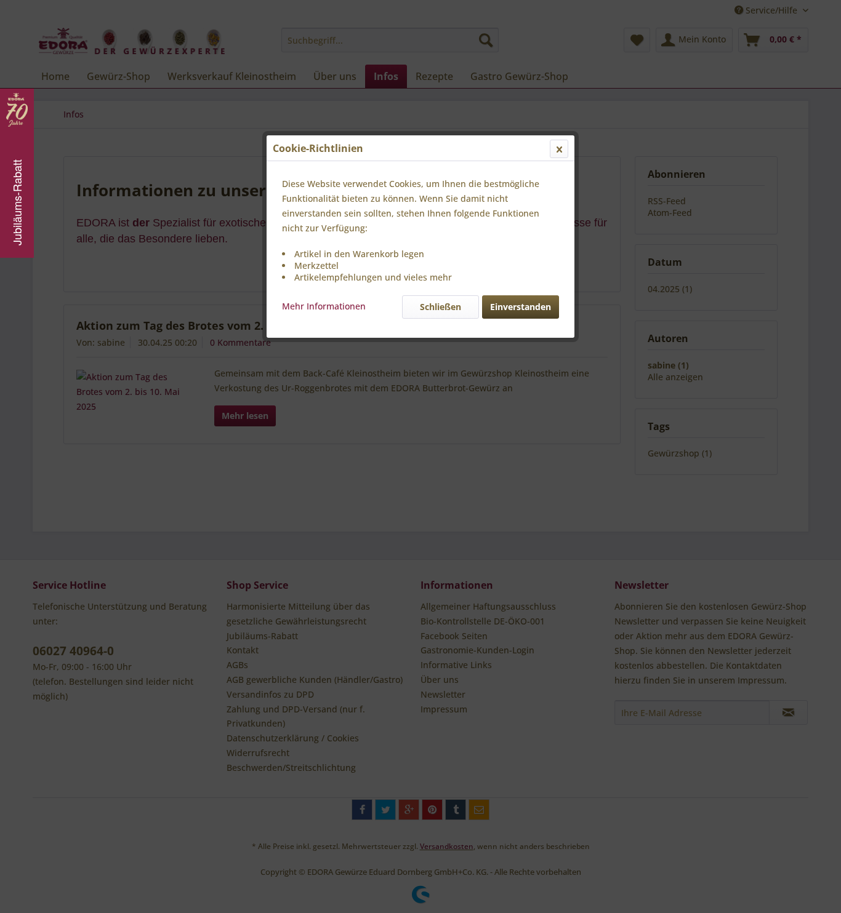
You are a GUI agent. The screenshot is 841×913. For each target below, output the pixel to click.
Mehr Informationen (324, 306)
